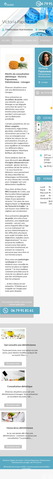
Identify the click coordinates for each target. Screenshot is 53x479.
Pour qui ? (45, 40)
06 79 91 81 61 (22, 310)
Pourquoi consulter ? (25, 40)
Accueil (6, 40)
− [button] (39, 129)
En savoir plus (13, 363)
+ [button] (39, 125)
